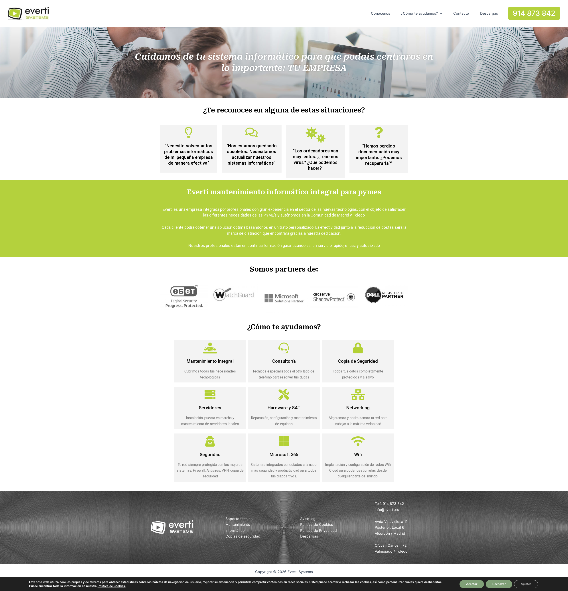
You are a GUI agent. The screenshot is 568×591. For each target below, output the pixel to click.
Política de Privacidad (318, 530)
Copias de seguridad (242, 536)
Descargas (489, 13)
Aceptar (471, 584)
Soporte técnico (239, 518)
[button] (440, 13)
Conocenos (380, 13)
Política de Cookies (316, 524)
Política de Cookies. (112, 586)
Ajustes (526, 584)
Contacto (461, 13)
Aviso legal (309, 518)
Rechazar (499, 584)
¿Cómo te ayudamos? (419, 13)
